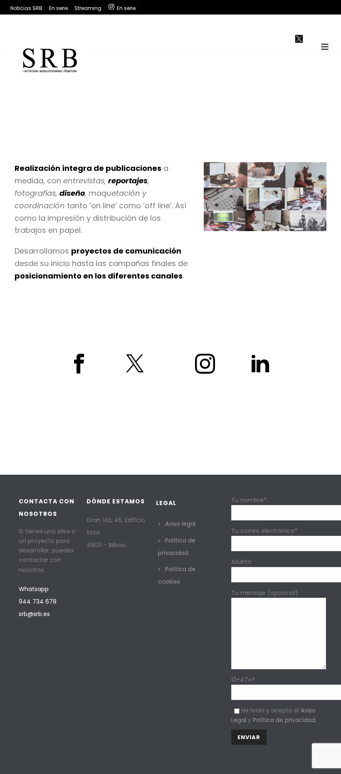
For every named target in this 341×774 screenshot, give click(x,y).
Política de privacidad (176, 546)
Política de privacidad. (284, 720)
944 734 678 (38, 601)
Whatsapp (34, 589)
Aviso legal (180, 524)
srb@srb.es (34, 614)
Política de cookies (176, 575)
